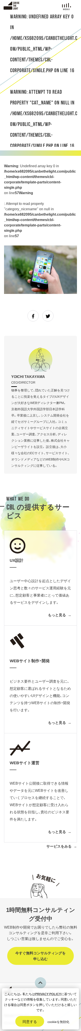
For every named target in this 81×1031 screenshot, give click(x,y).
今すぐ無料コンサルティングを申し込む (40, 955)
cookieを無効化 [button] (58, 1021)
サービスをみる (59, 846)
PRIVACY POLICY (48, 994)
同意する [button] (29, 1021)
